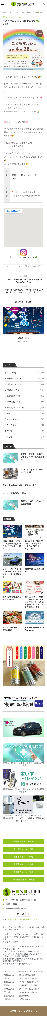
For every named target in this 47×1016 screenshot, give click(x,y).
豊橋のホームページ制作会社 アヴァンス (23, 920)
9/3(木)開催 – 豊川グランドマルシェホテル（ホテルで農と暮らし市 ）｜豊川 (34, 545)
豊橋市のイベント (25, 378)
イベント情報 (24, 373)
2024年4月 (36, 266)
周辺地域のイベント (25, 407)
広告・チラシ (24, 425)
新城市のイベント (25, 402)
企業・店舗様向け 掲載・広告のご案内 (19, 485)
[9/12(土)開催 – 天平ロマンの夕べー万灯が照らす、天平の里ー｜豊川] (23, 320)
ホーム (5, 12)
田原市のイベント (25, 396)
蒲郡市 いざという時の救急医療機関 (32, 502)
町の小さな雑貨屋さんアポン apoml (12, 598)
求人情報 (24, 431)
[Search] (44, 4)
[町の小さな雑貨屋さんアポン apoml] (12, 587)
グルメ (24, 413)
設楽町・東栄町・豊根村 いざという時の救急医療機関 (32, 457)
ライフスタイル (24, 419)
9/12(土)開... (23, 338)
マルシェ (17, 266)
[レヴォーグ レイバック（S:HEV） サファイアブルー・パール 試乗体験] (12, 559)
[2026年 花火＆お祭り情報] (34, 559)
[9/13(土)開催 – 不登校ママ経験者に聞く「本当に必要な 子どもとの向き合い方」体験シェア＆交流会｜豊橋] (34, 587)
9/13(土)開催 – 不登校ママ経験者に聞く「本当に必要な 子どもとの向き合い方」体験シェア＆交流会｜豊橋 (34, 602)
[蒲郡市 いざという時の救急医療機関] (10, 505)
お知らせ (24, 436)
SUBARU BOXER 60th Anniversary (34, 628)
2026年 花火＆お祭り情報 (34, 570)
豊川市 (27, 266)
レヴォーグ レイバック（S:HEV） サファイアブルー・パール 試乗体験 (12, 573)
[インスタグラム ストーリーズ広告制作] (10, 473)
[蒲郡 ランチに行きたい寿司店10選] (12, 617)
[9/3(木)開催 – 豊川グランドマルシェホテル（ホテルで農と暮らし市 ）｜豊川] (34, 531)
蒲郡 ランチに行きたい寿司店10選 (12, 628)
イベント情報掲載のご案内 (14, 493)
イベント (7, 266)
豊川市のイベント (25, 384)
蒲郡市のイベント (25, 390)
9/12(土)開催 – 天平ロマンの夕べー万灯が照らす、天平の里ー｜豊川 (12, 545)
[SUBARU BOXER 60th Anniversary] (34, 617)
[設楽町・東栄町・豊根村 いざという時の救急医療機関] (10, 458)
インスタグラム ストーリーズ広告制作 (32, 471)
